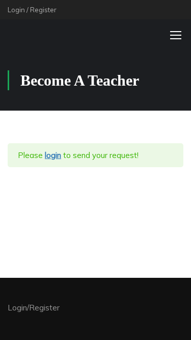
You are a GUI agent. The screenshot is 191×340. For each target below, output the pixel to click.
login (53, 155)
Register (43, 10)
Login (16, 10)
